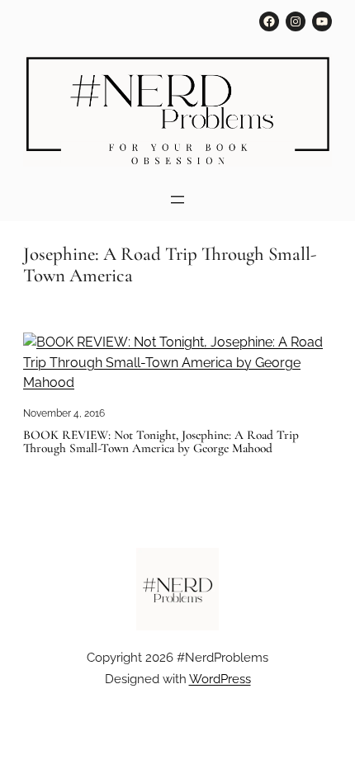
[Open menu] (177, 200)
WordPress (220, 678)
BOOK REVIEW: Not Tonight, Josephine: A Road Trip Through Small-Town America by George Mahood (161, 442)
